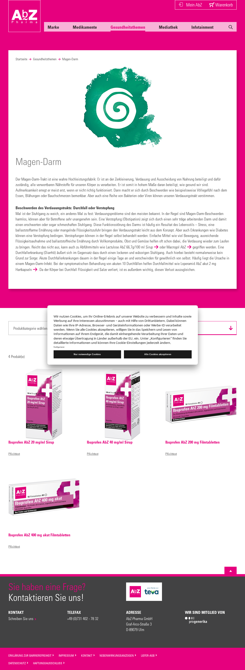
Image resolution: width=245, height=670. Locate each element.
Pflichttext (14, 454)
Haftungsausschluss (48, 663)
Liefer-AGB (148, 655)
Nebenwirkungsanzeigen (117, 655)
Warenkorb (223, 4)
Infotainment (202, 27)
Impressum (67, 655)
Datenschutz (17, 663)
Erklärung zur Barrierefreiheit (30, 655)
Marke (53, 27)
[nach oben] (230, 571)
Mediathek (168, 27)
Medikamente (85, 27)
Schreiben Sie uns (20, 618)
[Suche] (230, 28)
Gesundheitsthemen (128, 27)
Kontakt (87, 655)
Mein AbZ (194, 4)
